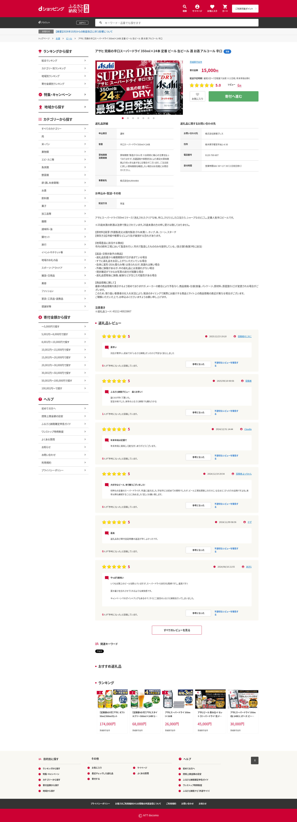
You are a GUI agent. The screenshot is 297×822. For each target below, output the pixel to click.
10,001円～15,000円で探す (56, 349)
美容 (44, 283)
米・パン (46, 144)
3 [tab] (133, 118)
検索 (185, 10)
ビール (69, 38)
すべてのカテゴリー (52, 128)
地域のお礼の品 (50, 260)
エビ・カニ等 (48, 159)
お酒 (58, 38)
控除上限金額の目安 (52, 416)
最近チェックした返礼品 (102, 773)
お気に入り (212, 10)
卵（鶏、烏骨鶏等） (51, 182)
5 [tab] (143, 118)
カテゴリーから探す (51, 779)
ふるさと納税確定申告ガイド (56, 424)
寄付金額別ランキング (53, 83)
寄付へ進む (233, 96)
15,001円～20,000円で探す (56, 357)
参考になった (198, 364)
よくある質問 (48, 439)
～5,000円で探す (50, 326)
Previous (97, 87)
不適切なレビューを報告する (226, 364)
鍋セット (46, 236)
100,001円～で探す (52, 388)
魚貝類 (45, 167)
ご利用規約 (171, 803)
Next (180, 87)
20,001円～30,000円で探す (56, 365)
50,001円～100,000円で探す (57, 380)
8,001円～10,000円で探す (55, 342)
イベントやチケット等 (52, 252)
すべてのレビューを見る (177, 630)
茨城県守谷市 (196, 61)
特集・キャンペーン (57, 94)
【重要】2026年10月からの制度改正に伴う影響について (84, 31)
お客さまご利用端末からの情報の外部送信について (138, 803)
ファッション (47, 291)
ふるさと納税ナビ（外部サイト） (196, 790)
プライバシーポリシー (53, 470)
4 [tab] (138, 118)
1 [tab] (123, 118)
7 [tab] (154, 118)
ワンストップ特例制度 (53, 431)
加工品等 (46, 213)
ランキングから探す (51, 768)
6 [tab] (148, 118)
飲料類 (45, 198)
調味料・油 (47, 229)
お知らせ (46, 447)
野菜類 (45, 175)
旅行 (44, 244)
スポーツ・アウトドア (52, 267)
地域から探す (54, 106)
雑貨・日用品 (48, 275)
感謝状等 (46, 306)
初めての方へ (49, 408)
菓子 (44, 206)
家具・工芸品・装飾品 (52, 298)
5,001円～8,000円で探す (55, 334)
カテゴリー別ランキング (54, 68)
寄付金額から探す (51, 785)
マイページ (197, 10)
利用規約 (46, 462)
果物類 (45, 151)
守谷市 (99, 651)
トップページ (44, 38)
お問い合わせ (49, 454)
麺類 (44, 221)
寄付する (96, 778)
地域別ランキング (50, 76)
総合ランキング (49, 60)
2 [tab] (128, 118)
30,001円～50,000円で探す (56, 372)
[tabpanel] (139, 87)
